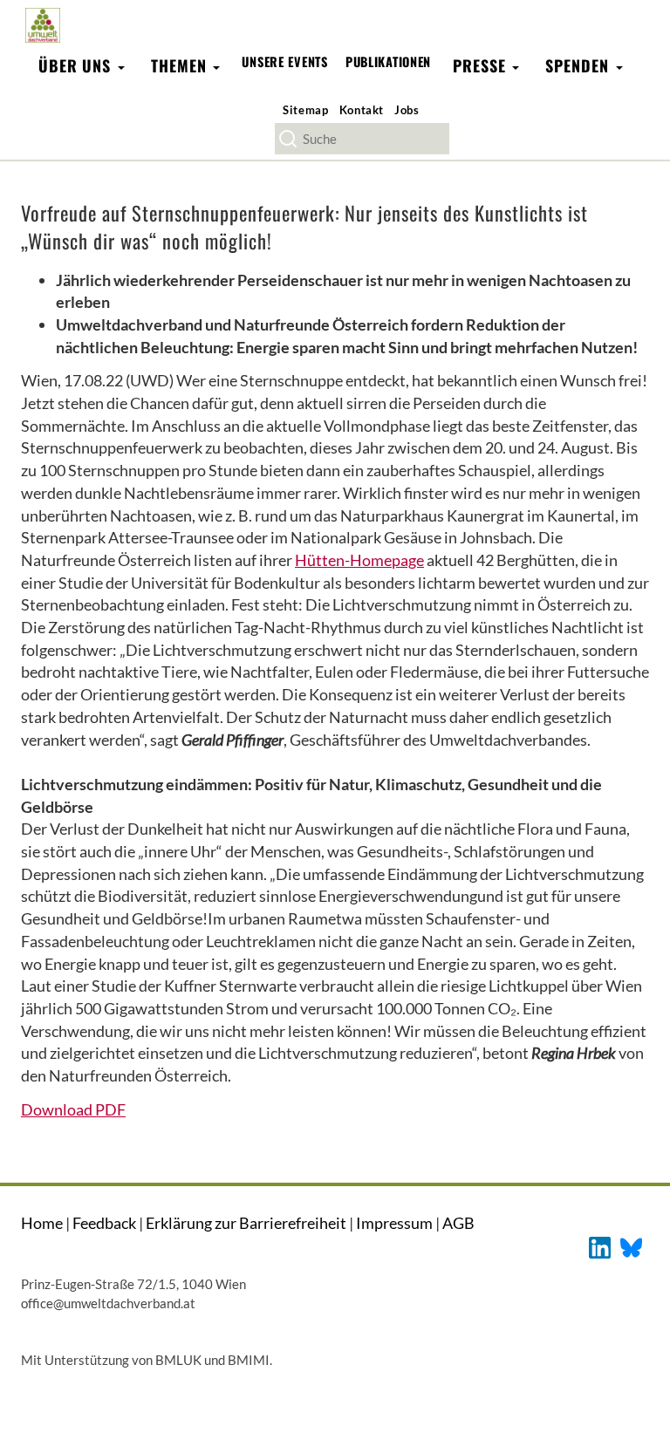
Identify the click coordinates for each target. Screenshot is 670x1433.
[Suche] (287, 138)
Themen (181, 65)
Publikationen (388, 61)
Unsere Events (284, 61)
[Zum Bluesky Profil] (631, 1246)
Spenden (579, 65)
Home (42, 1222)
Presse (481, 65)
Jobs (407, 110)
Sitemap (306, 110)
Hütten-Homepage (359, 560)
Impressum (394, 1222)
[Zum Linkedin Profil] (600, 1246)
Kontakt (362, 110)
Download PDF (73, 1109)
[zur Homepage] (42, 24)
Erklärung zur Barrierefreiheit (246, 1222)
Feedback (104, 1222)
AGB (458, 1222)
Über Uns (77, 65)
